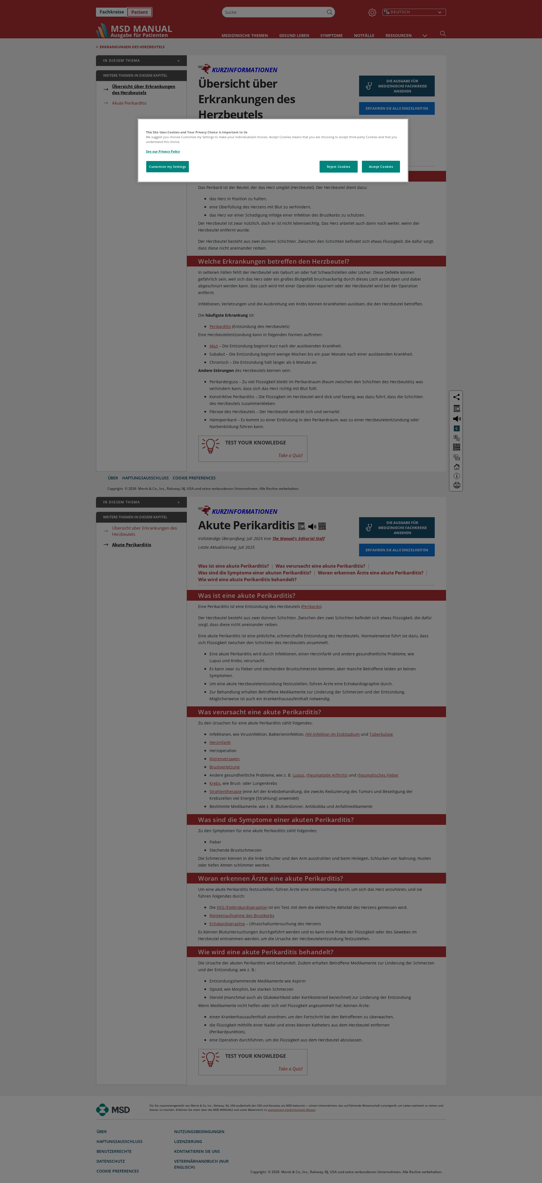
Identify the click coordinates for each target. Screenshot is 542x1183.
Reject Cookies (338, 166)
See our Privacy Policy (163, 151)
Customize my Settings (167, 166)
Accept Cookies (381, 166)
